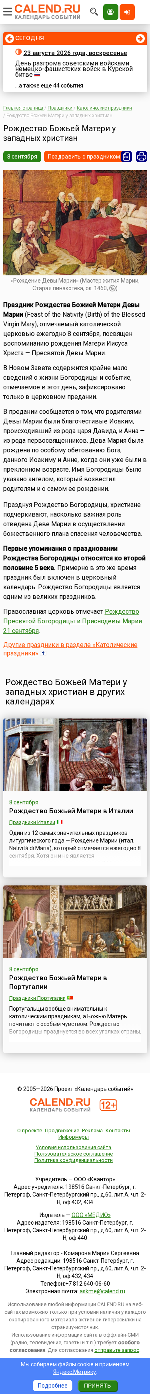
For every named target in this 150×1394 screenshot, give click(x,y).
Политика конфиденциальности (73, 1160)
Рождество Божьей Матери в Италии (71, 811)
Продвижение (62, 1130)
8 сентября (22, 156)
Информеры (73, 1137)
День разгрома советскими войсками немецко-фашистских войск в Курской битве (74, 68)
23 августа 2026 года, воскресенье (75, 53)
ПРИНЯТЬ (97, 1385)
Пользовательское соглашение (73, 1154)
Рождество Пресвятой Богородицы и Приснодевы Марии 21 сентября (72, 621)
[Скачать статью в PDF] (126, 156)
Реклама (92, 1130)
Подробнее (53, 1385)
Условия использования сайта (73, 1147)
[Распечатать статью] (141, 156)
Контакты (118, 1130)
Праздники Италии (32, 822)
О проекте (29, 1130)
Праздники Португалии (37, 998)
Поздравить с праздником (84, 156)
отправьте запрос (116, 1350)
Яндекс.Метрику (74, 1372)
